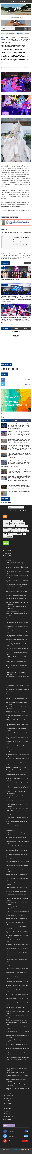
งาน (24, 533)
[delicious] (25, 1)
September (9, 1095)
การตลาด (6, 523)
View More (28, 263)
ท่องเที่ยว (20, 521)
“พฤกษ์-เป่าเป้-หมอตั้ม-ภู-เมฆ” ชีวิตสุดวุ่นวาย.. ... (17, 611)
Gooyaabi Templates (24, 1152)
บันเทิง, (21, 67)
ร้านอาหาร (6, 528)
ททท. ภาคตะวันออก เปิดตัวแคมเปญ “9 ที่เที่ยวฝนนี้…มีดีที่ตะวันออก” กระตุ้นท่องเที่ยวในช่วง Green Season (19, 471)
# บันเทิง (7, 217)
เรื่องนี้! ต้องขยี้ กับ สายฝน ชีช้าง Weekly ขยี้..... (16, 595)
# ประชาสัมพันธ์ (13, 217)
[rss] (18, 1)
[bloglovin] (13, 1)
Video (5, 533)
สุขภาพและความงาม (22, 526)
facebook (26, 328)
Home (2, 37)
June (7, 1103)
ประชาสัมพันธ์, (26, 67)
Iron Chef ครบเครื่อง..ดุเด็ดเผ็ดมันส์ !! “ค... (15, 1072)
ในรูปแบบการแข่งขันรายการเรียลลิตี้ (23, 33)
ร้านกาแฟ (25, 531)
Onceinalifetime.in (15, 1149)
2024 (6, 553)
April (7, 1108)
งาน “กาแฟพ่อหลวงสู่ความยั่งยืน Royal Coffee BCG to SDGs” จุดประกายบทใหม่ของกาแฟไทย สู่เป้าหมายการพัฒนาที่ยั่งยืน (19, 487)
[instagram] (22, 1)
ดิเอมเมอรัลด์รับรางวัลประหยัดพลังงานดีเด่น (16, 665)
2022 (6, 1119)
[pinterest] (11, 1)
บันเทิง (7, 37)
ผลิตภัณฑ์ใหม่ (13, 523)
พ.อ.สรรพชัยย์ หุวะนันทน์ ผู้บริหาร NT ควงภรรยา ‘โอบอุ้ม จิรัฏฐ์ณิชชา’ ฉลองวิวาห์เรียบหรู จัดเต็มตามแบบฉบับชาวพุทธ (19, 441)
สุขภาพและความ (8, 536)
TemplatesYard (7, 1152)
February (8, 1113)
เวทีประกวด (23, 528)
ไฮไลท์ (13, 531)
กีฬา (5, 531)
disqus (16, 328)
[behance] (20, 1)
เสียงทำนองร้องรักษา (11, 830)
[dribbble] (16, 1)
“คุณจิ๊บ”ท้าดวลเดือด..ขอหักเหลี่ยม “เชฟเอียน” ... (17, 957)
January (8, 1116)
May (7, 1106)
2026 (6, 548)
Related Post (5, 263)
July (7, 1100)
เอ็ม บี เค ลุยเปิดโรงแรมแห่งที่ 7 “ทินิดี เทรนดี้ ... (17, 854)
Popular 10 (5, 420)
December (9, 558)
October (8, 1093)
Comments (26, 420)
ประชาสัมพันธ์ (10, 33)
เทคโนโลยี (6, 526)
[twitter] (9, 1)
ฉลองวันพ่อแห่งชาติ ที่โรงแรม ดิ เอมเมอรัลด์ (16, 584)
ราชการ (13, 526)
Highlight (16, 420)
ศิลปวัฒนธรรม (14, 528)
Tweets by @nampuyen (6, 502)
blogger (5, 328)
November (9, 560)
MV (9, 533)
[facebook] (7, 1)
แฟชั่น (13, 533)
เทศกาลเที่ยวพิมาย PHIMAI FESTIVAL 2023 (16, 915)
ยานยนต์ (19, 531)
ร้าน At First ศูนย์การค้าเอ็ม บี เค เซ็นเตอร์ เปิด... (17, 1057)
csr (9, 531)
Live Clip (19, 533)
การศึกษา (21, 523)
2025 (6, 550)
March (7, 1111)
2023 (6, 555)
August (8, 1098)
